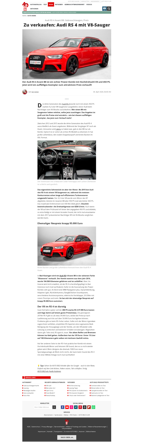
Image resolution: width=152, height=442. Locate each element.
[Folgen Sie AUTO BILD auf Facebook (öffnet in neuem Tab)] (62, 407)
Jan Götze (35, 92)
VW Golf (48, 385)
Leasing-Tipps (73, 388)
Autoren (82, 431)
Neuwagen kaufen (29, 390)
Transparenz (58, 431)
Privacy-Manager (47, 427)
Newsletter (85, 1)
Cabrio (58, 129)
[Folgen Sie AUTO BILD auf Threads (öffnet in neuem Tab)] (84, 407)
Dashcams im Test (97, 393)
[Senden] (54, 407)
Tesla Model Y (50, 393)
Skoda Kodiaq (50, 395)
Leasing (26, 388)
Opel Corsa (49, 390)
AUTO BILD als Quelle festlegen (49, 371)
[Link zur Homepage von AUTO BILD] (25, 6)
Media (66, 415)
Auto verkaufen (29, 393)
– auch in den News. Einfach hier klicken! (49, 12)
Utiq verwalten (67, 428)
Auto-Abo (27, 395)
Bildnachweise (91, 431)
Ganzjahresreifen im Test (99, 390)
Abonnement (95, 1)
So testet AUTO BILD (70, 431)
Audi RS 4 (66, 104)
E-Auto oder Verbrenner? (77, 395)
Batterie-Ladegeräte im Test (100, 395)
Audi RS (63, 276)
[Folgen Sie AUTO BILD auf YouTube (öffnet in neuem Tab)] (67, 407)
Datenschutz (36, 427)
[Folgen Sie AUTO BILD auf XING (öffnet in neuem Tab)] (76, 407)
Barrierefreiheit (59, 427)
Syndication (58, 415)
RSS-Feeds (73, 415)
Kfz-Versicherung (74, 385)
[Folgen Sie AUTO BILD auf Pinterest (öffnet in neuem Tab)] (80, 407)
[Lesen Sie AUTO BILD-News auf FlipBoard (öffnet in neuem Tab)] (89, 407)
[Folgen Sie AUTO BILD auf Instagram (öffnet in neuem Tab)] (71, 407)
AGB (28, 427)
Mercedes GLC (50, 388)
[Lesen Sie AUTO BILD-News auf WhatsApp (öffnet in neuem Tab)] (93, 407)
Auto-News (32, 16)
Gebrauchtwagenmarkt (31, 385)
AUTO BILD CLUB (106, 1)
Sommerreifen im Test (98, 385)
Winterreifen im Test (97, 388)
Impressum (42, 431)
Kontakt (49, 431)
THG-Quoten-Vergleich (76, 393)
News (24, 16)
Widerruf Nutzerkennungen (97, 427)
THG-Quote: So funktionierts (78, 390)
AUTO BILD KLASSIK (73, 1)
